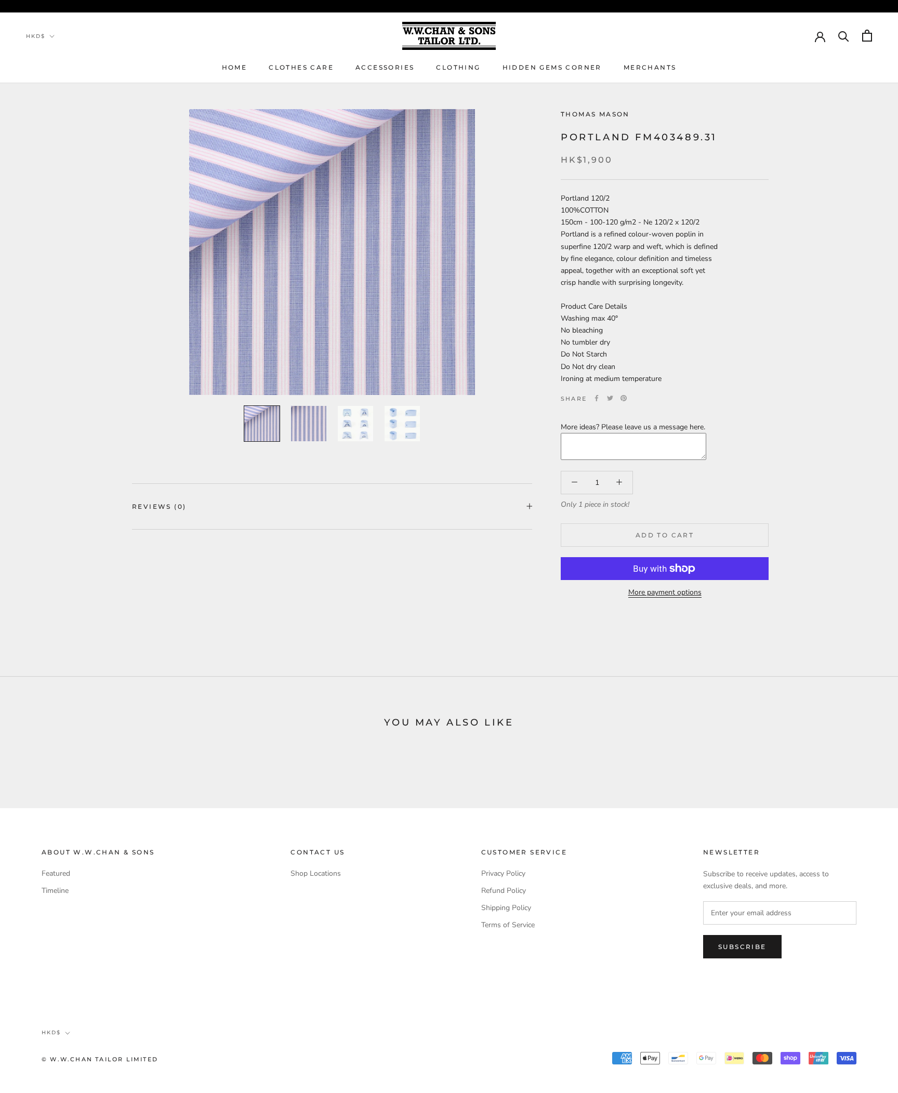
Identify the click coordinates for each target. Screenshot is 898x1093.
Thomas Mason (595, 114)
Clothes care (301, 67)
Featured (56, 873)
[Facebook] (596, 398)
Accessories (384, 67)
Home (234, 67)
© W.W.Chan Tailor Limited (100, 1059)
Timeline (55, 891)
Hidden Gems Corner (552, 67)
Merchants (650, 67)
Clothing (458, 67)
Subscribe (742, 947)
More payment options (665, 592)
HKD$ (35, 36)
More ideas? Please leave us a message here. (633, 426)
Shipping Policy (506, 908)
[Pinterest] (623, 398)
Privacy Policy (503, 873)
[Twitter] (610, 398)
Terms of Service (508, 925)
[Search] (843, 35)
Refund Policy (503, 891)
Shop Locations (315, 873)
